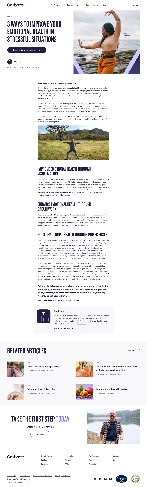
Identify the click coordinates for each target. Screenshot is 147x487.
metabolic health (72, 88)
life (16, 16)
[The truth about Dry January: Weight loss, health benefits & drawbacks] (84, 369)
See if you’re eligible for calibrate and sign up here (58, 300)
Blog (9, 16)
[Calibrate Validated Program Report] (135, 479)
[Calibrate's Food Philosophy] (15, 392)
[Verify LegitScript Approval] (121, 479)
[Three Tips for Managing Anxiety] (15, 369)
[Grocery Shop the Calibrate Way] (84, 392)
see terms (82, 324)
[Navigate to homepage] (15, 5)
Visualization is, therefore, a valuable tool (55, 192)
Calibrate (42, 286)
